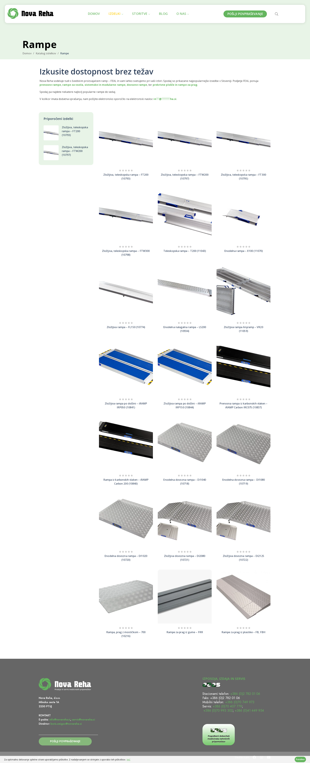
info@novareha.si (59, 719)
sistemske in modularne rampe (105, 85)
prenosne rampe (50, 85)
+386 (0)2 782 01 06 (245, 693)
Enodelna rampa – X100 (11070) (243, 251)
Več (128, 759)
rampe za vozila (72, 85)
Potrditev (300, 759)
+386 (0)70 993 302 (217, 710)
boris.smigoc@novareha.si (66, 724)
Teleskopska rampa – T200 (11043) (184, 251)
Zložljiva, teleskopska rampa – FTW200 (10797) (75, 151)
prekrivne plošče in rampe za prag (175, 85)
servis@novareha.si (83, 719)
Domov (26, 53)
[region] (155, 759)
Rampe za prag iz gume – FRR (184, 632)
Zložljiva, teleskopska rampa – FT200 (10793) (75, 131)
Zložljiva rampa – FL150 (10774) (126, 327)
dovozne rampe (137, 85)
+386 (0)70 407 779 (227, 706)
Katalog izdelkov (46, 53)
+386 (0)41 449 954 (249, 710)
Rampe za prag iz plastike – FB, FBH (243, 632)
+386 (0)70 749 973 (239, 702)
